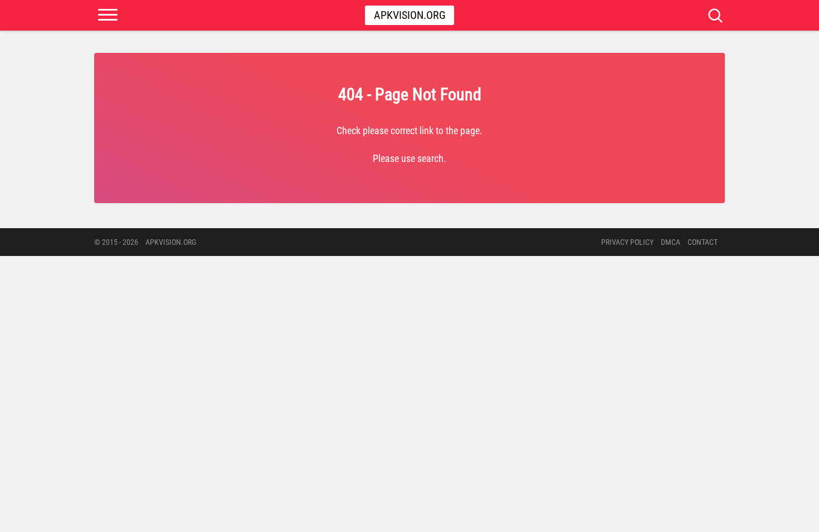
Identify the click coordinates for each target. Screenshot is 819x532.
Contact (703, 242)
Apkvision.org (410, 15)
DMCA (670, 242)
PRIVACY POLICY (627, 242)
